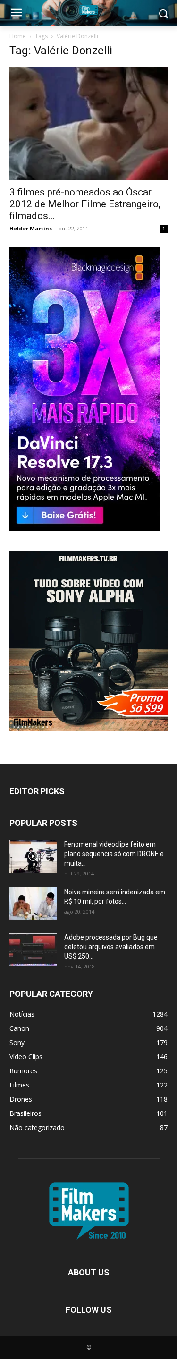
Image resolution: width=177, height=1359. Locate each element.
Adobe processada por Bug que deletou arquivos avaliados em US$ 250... (111, 947)
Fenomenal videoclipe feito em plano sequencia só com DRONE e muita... (114, 854)
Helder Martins (30, 228)
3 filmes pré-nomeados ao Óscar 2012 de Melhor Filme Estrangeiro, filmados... (84, 204)
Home (17, 36)
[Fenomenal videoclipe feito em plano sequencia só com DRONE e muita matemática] (33, 856)
